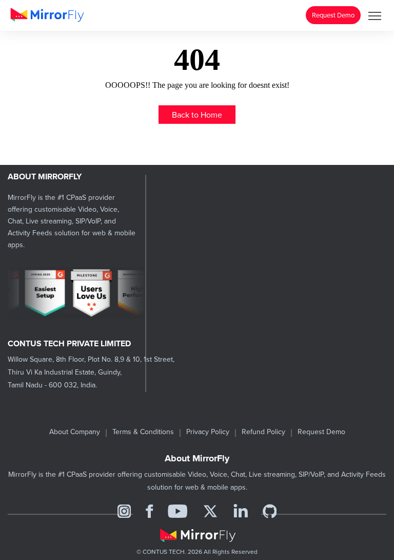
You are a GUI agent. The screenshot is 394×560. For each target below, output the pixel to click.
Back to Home (197, 114)
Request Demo (333, 15)
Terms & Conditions (143, 431)
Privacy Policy (207, 431)
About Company (74, 431)
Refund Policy (263, 431)
